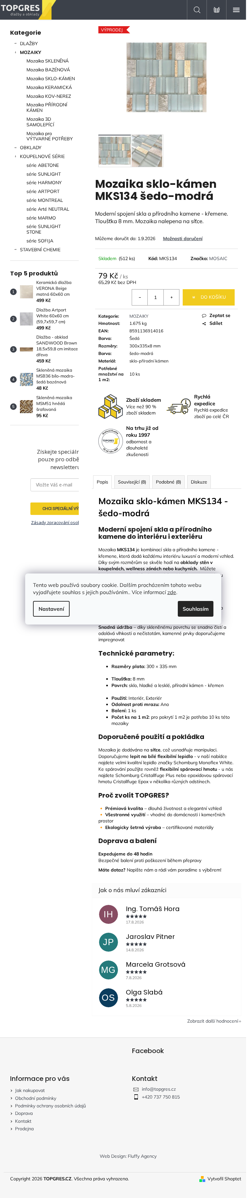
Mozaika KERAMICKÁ (49, 87)
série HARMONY (44, 182)
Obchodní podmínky (35, 1098)
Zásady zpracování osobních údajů (66, 522)
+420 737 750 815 (161, 1097)
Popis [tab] (102, 482)
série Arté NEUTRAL (47, 209)
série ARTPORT (42, 191)
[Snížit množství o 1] (140, 297)
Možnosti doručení (183, 238)
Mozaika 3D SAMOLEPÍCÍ (40, 122)
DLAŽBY (29, 43)
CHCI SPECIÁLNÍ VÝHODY (66, 508)
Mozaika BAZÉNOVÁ (48, 70)
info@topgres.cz (159, 1089)
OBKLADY (31, 147)
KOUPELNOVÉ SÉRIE (42, 156)
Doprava (24, 1113)
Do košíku (213, 297)
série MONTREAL (44, 200)
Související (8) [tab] (132, 482)
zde (171, 592)
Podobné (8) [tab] (168, 482)
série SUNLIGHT (43, 174)
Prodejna (24, 1129)
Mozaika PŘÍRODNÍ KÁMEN (46, 107)
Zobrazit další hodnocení (212, 1021)
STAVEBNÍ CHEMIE (40, 250)
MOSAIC (218, 258)
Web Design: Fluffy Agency (128, 1156)
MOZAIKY (30, 52)
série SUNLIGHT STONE (43, 229)
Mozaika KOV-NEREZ (48, 96)
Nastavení (51, 609)
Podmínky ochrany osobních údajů (50, 1106)
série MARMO (41, 218)
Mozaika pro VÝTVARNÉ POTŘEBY (49, 136)
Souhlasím (196, 609)
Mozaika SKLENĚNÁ (47, 61)
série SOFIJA (39, 241)
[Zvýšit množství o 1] (171, 297)
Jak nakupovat (30, 1090)
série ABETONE (42, 165)
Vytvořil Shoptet (224, 1179)
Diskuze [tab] (199, 482)
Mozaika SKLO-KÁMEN (50, 78)
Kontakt (23, 1121)
